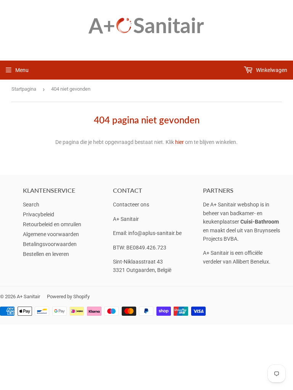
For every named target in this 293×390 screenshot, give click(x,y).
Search (31, 204)
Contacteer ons (131, 204)
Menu (22, 70)
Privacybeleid (38, 214)
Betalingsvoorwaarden (50, 244)
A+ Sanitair (28, 296)
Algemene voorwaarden (51, 234)
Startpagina (23, 89)
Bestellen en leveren (46, 254)
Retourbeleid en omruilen (52, 224)
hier (179, 142)
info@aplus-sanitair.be (155, 233)
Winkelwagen (271, 70)
